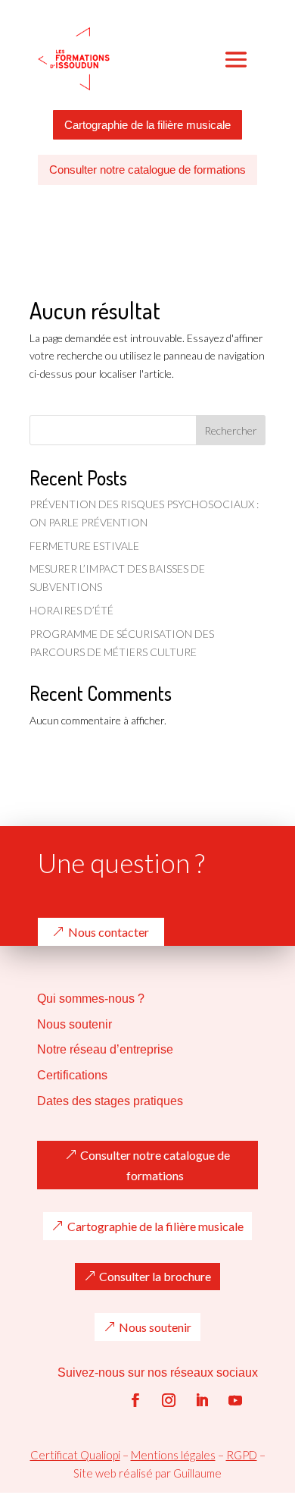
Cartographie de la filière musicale (147, 124)
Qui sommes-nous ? (90, 998)
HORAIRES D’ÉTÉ (71, 610)
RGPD (241, 1455)
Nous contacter (108, 932)
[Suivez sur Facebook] (135, 1400)
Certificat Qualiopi (75, 1455)
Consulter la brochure (155, 1276)
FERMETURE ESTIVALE (84, 545)
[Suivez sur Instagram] (168, 1400)
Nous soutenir (74, 1024)
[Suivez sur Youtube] (235, 1400)
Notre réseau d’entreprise (105, 1049)
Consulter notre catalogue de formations (147, 169)
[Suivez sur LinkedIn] (202, 1400)
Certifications (72, 1075)
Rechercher (230, 430)
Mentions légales (173, 1455)
